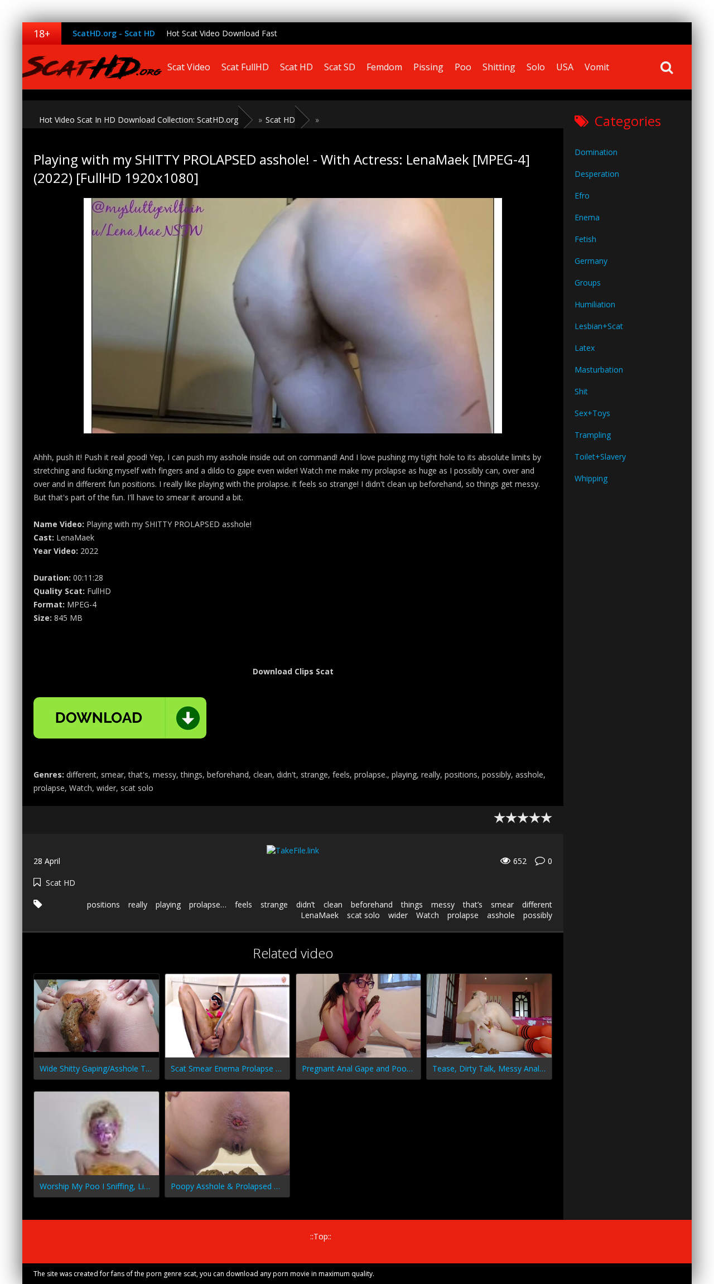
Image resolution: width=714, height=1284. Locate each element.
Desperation (597, 173)
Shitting (499, 67)
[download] (119, 717)
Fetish (585, 239)
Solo (536, 67)
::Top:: (320, 1236)
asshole (501, 915)
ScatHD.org (92, 67)
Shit (581, 391)
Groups (588, 282)
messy (443, 904)
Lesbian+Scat (599, 326)
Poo (463, 67)
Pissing (428, 67)
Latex (585, 347)
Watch (427, 915)
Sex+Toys (592, 413)
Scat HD (296, 67)
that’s (473, 904)
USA (564, 67)
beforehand (372, 904)
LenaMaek (320, 915)
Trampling (593, 434)
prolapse (463, 915)
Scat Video (188, 67)
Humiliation (595, 304)
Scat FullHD (245, 67)
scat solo (363, 915)
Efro (582, 195)
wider (398, 915)
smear (502, 904)
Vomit (597, 67)
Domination (596, 152)
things (412, 904)
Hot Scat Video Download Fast (221, 33)
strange (274, 904)
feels (243, 904)
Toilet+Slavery (600, 456)
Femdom (384, 67)
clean (333, 904)
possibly (537, 915)
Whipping (591, 478)
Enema (587, 217)
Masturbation (599, 369)
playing (168, 904)
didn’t (305, 904)
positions (103, 904)
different (537, 904)
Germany (591, 260)
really (137, 904)
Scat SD (339, 67)
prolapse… (207, 904)
